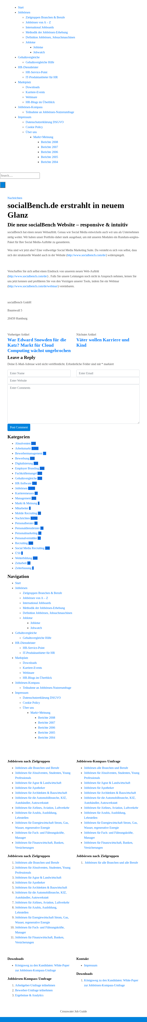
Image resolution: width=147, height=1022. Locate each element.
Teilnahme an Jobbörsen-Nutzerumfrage (50, 112)
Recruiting (21, 543)
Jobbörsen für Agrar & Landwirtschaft (38, 782)
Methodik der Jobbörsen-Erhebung (47, 32)
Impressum (24, 117)
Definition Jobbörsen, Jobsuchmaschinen (50, 37)
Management (23, 498)
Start (21, 7)
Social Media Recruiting (29, 548)
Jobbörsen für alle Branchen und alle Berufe (111, 862)
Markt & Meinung (26, 503)
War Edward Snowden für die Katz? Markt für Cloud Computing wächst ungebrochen (39, 345)
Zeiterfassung (23, 568)
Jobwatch (39, 52)
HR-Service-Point (36, 72)
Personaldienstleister (27, 528)
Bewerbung (22, 458)
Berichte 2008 (49, 142)
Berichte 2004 (49, 162)
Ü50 (17, 553)
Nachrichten (14, 198)
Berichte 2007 (49, 147)
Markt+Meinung (43, 137)
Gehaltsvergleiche (29, 57)
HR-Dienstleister (28, 67)
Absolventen (22, 443)
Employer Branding (27, 468)
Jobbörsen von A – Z (38, 22)
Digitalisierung (24, 463)
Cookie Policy (34, 127)
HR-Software (23, 483)
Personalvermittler (26, 538)
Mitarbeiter (21, 508)
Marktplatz (24, 82)
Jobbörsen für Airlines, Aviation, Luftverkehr (42, 807)
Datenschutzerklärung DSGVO (45, 122)
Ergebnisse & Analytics (29, 995)
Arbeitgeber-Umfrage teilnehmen (35, 985)
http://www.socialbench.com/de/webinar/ (33, 286)
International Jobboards (40, 27)
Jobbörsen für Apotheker (30, 787)
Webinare (31, 97)
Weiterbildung (23, 558)
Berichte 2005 (49, 157)
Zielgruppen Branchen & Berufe (45, 17)
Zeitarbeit (21, 563)
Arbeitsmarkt (23, 448)
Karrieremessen (24, 493)
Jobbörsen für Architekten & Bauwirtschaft (41, 792)
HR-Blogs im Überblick (40, 102)
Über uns (31, 132)
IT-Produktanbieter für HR (42, 77)
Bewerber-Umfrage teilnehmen (34, 990)
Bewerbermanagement (28, 453)
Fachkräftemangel (26, 473)
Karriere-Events (35, 92)
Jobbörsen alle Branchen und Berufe (37, 767)
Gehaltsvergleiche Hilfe (40, 62)
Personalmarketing (26, 533)
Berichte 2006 (49, 152)
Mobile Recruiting (26, 513)
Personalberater (24, 523)
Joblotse (30, 42)
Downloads (33, 87)
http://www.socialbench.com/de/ (86, 255)
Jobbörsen (24, 12)
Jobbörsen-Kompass (30, 107)
